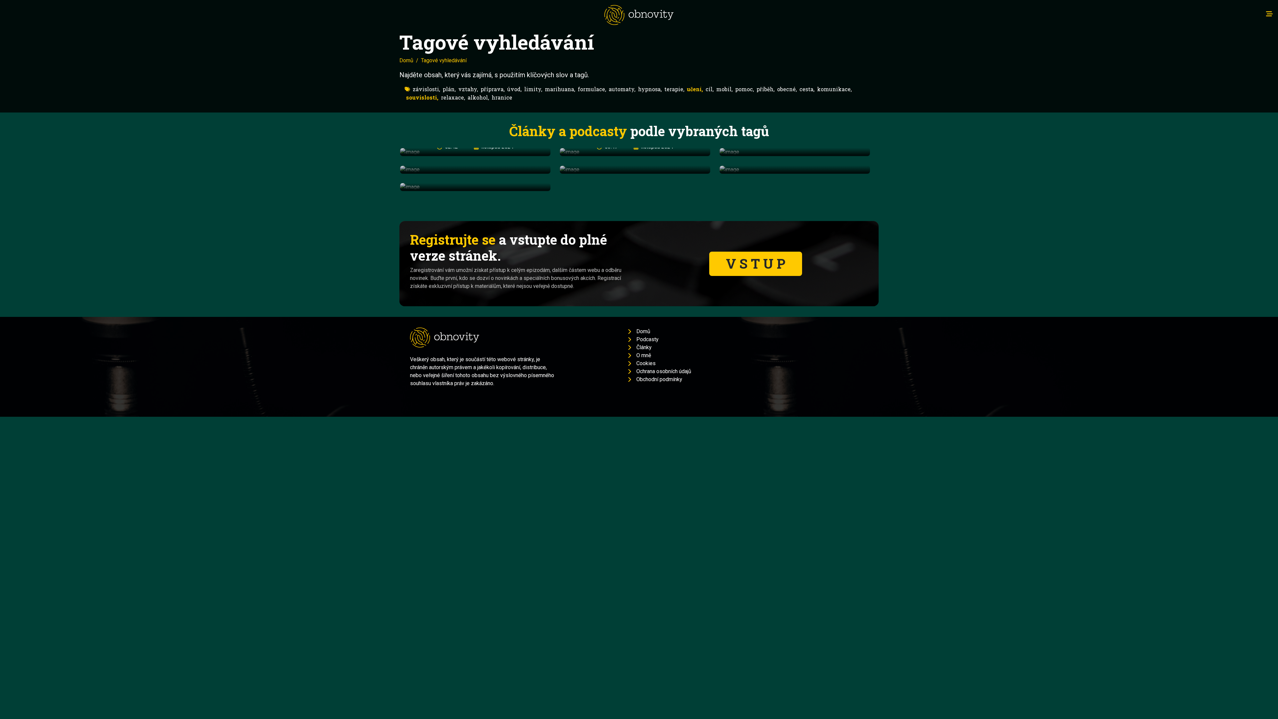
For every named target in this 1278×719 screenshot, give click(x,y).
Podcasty (647, 339)
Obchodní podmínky (659, 379)
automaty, (622, 89)
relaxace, (453, 97)
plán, (449, 89)
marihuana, (560, 89)
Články (644, 347)
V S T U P (755, 263)
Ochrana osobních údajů (663, 371)
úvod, (514, 89)
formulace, (592, 89)
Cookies (646, 363)
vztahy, (468, 89)
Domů (406, 60)
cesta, (806, 89)
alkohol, (478, 97)
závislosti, (426, 89)
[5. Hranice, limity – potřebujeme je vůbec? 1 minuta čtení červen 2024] (795, 169)
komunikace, (834, 89)
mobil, (724, 89)
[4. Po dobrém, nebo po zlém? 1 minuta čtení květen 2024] (635, 169)
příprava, (493, 89)
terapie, (674, 89)
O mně (643, 355)
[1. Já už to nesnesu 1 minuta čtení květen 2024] (795, 152)
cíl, (710, 89)
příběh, (765, 89)
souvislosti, (422, 97)
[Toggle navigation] (1269, 14)
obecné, (787, 89)
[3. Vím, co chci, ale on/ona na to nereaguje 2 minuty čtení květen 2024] (475, 169)
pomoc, (744, 89)
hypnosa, (650, 89)
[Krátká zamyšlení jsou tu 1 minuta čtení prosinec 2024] (475, 187)
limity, (533, 89)
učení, (695, 89)
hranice (502, 97)
